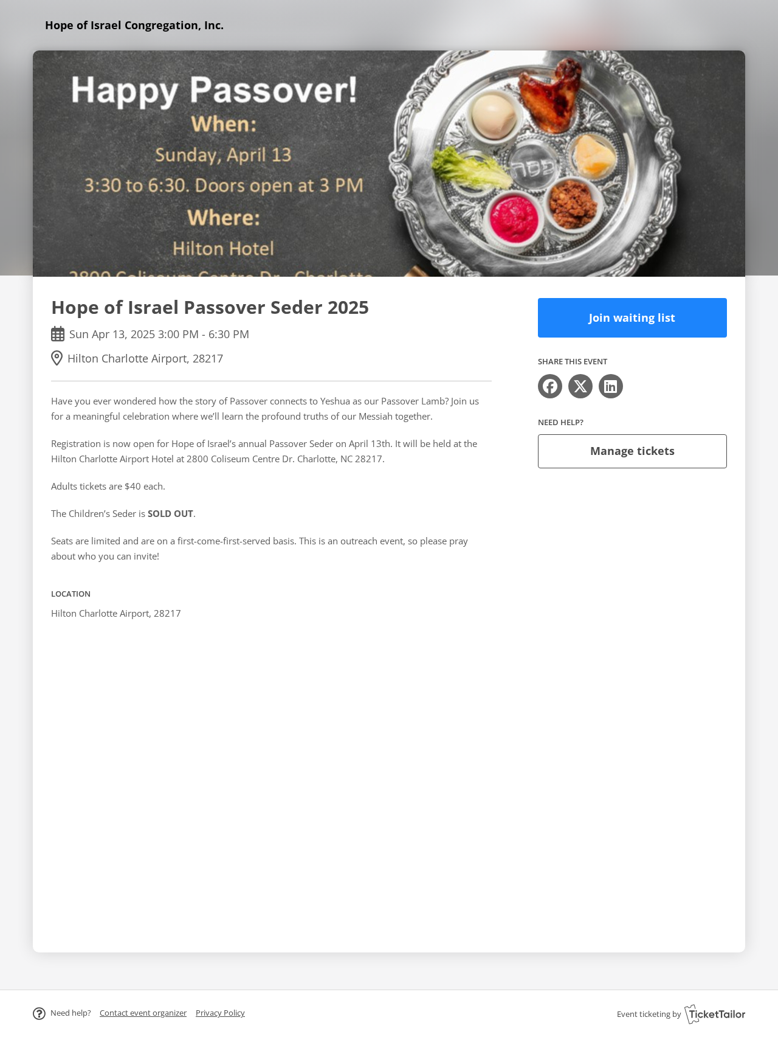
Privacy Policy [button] (220, 1012)
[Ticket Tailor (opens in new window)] (714, 1013)
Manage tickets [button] (632, 450)
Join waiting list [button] (632, 317)
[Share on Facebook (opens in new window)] (550, 386)
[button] (143, 1012)
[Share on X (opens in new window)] (580, 386)
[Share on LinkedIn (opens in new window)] (611, 386)
